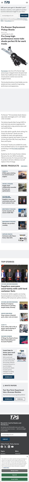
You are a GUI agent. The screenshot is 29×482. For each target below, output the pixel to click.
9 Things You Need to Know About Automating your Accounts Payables (9, 339)
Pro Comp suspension (18, 148)
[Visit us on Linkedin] (9, 446)
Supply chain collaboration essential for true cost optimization (9, 188)
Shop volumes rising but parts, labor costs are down (9, 316)
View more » (24, 166)
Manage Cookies (14, 470)
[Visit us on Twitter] (5, 446)
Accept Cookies (14, 479)
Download (8, 377)
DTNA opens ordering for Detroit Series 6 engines (8, 174)
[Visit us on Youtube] (12, 446)
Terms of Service (8, 20)
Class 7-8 (5, 171)
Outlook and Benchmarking (6, 197)
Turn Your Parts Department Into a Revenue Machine (13, 391)
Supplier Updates (7, 234)
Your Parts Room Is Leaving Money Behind (14, 394)
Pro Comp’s (4, 71)
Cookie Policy (6, 467)
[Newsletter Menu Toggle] (27, 2)
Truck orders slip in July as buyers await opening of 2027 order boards (9, 328)
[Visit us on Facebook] (2, 446)
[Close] (27, 456)
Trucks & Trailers (7, 183)
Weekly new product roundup (8, 224)
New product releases (9, 209)
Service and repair (6, 313)
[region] (14, 468)
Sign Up (5, 439)
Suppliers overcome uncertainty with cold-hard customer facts (9, 201)
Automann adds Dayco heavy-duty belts (9, 237)
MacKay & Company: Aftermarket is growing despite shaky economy (8, 305)
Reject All (14, 475)
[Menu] (2, 2)
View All (20, 399)
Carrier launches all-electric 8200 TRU (8, 211)
